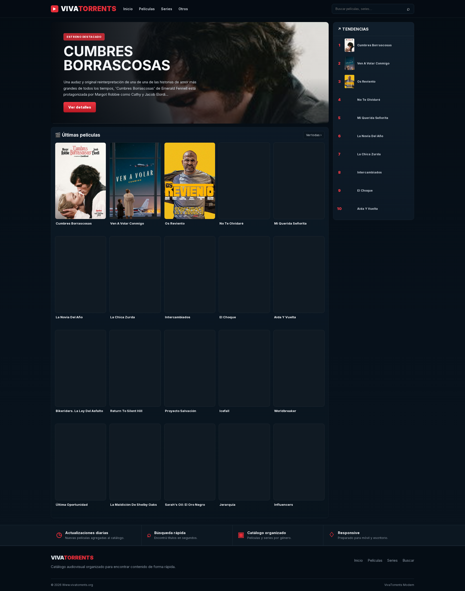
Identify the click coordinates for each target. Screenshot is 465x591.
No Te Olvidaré (231, 223)
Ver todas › (314, 135)
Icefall (224, 411)
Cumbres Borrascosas (74, 223)
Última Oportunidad (72, 504)
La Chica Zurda (122, 317)
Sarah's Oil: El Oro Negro (185, 504)
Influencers (283, 504)
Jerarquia (227, 504)
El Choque (227, 317)
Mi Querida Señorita (290, 223)
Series (166, 9)
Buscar (408, 560)
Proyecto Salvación (180, 411)
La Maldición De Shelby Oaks (133, 504)
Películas (147, 9)
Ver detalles (79, 107)
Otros (183, 9)
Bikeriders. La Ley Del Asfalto (79, 411)
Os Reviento (175, 223)
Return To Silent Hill (126, 411)
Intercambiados (177, 317)
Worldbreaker (285, 411)
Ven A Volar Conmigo (127, 223)
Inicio (128, 9)
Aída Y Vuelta (285, 317)
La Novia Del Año (69, 317)
